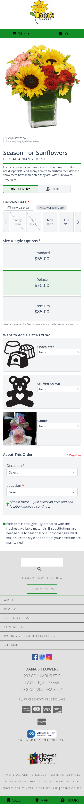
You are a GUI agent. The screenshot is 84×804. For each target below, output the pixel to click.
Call (15, 800)
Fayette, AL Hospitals (63, 774)
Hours (72, 800)
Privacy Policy (14, 788)
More (9, 179)
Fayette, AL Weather (20, 781)
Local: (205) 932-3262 (42, 689)
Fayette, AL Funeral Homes (24, 774)
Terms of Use (71, 788)
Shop (23, 33)
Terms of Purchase (43, 788)
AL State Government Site (59, 781)
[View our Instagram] (49, 659)
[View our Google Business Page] (42, 659)
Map (43, 800)
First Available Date (51, 207)
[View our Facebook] (35, 659)
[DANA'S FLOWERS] (42, 23)
